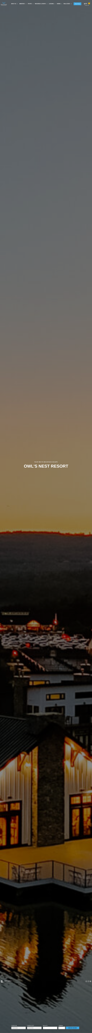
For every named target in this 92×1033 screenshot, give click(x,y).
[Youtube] (90, 981)
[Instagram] (86, 981)
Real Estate (67, 3)
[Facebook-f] (88, 981)
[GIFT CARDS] (2, 981)
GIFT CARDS (8, 981)
